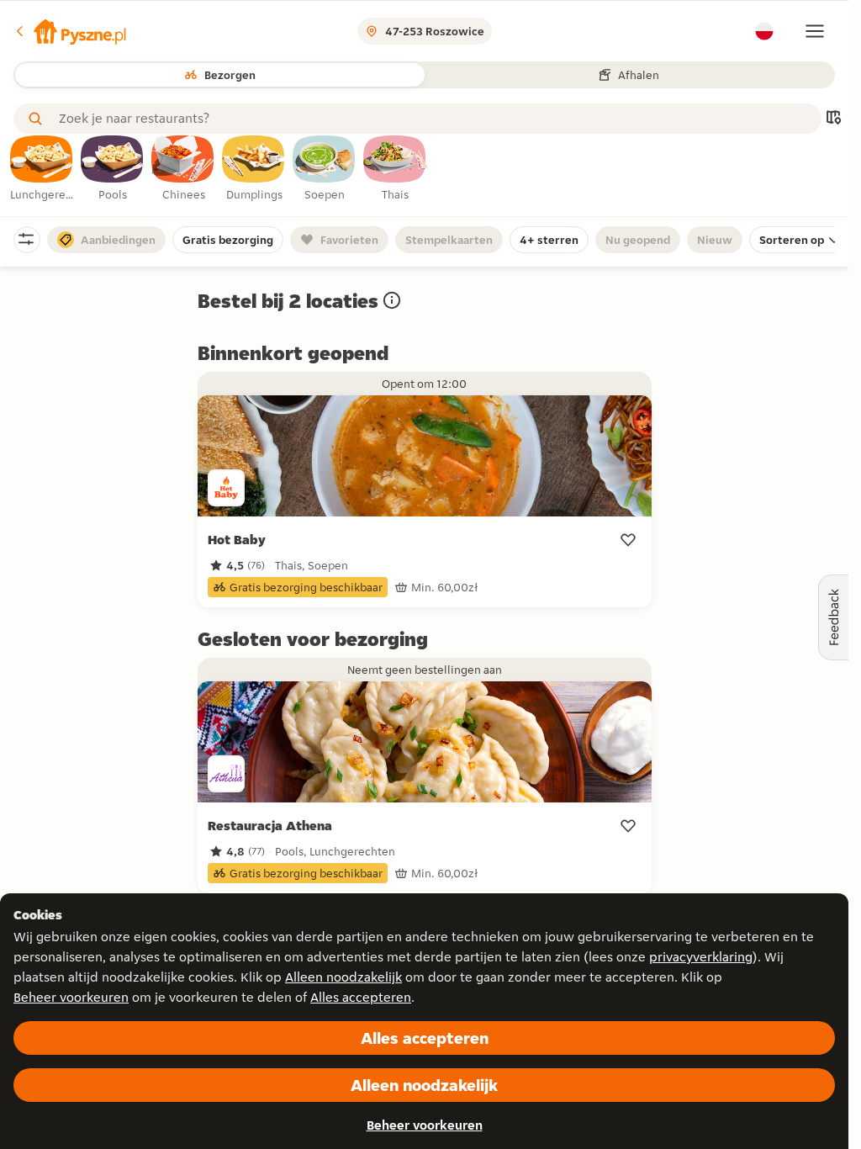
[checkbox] (42, 169)
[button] (69, 31)
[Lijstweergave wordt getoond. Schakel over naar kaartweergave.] (833, 119)
